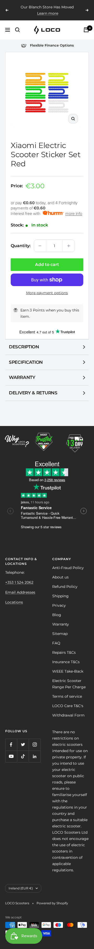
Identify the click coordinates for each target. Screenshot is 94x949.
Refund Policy (65, 586)
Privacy (59, 605)
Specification (26, 362)
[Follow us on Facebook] (11, 745)
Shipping (60, 596)
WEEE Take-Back (67, 671)
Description (24, 346)
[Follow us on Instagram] (34, 745)
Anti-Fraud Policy (68, 567)
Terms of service (67, 696)
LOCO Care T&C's (67, 705)
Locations (14, 602)
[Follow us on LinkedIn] (34, 756)
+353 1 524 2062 (19, 582)
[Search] (17, 29)
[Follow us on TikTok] (23, 756)
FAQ (56, 643)
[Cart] (86, 29)
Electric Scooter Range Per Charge (69, 683)
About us (60, 577)
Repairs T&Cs (64, 652)
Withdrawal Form (68, 715)
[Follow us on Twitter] (23, 745)
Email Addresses (20, 592)
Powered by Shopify (52, 903)
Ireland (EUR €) (21, 888)
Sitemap (60, 633)
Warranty (22, 377)
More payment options (47, 293)
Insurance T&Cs (66, 662)
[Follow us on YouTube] (11, 756)
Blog (56, 614)
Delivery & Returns (33, 392)
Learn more (47, 13)
